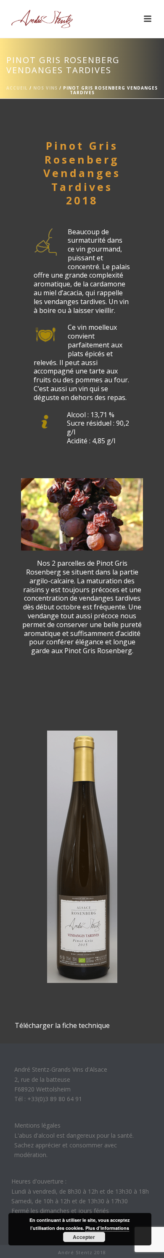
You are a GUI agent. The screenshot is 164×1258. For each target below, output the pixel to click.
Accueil (17, 88)
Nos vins (45, 88)
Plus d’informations (107, 1228)
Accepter (84, 1237)
